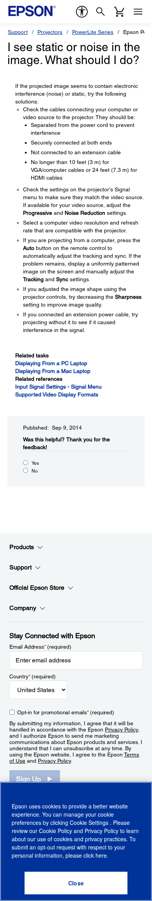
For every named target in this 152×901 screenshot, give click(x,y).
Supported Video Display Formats (56, 394)
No (35, 471)
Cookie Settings (90, 822)
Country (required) (32, 676)
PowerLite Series (92, 32)
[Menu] (138, 11)
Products (21, 547)
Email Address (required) (40, 647)
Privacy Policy (121, 729)
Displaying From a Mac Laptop (52, 371)
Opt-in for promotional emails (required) (65, 712)
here (101, 855)
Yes (35, 463)
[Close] (76, 883)
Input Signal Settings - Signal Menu (58, 387)
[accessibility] (82, 11)
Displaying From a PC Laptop (51, 363)
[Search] (100, 11)
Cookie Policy (55, 831)
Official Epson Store (36, 587)
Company (22, 608)
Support (18, 32)
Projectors (49, 32)
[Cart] (119, 11)
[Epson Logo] (32, 11)
